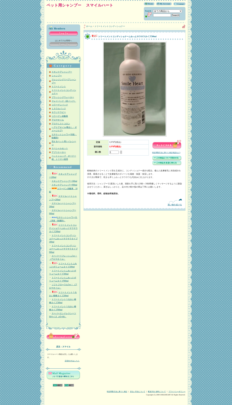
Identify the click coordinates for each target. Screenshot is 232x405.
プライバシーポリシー (176, 391)
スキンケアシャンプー (62, 72)
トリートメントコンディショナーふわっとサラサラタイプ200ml (63, 228)
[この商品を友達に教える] (167, 165)
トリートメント (59, 86)
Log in (63, 33)
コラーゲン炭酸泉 (60, 116)
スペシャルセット (60, 148)
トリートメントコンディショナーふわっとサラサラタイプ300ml (63, 238)
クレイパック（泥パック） (64, 101)
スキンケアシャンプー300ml (64, 181)
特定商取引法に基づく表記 (117, 391)
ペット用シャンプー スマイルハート (82, 5)
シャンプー (57, 75)
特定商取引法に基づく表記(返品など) (166, 152)
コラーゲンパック (60, 105)
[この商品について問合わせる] (167, 160)
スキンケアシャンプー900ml (64, 185)
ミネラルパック (59, 108)
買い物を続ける (175, 205)
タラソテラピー (59, 112)
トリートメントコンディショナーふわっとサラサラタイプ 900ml (63, 248)
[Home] (149, 4)
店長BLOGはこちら (72, 361)
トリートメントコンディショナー (109, 26)
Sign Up (63, 44)
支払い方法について (137, 391)
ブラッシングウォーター (63, 97)
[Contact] (178, 4)
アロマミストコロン (61, 123)
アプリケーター (59, 152)
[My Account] (163, 4)
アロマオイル (58, 120)
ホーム (89, 26)
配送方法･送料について (157, 391)
